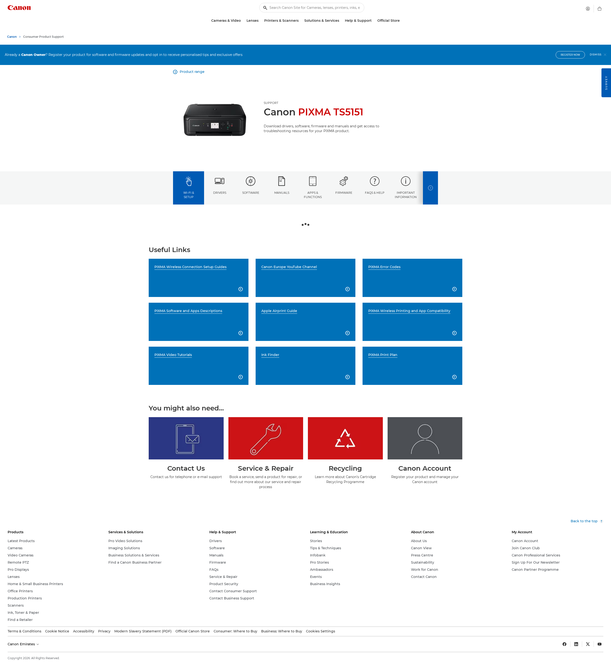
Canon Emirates (22, 644)
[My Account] (588, 8)
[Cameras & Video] (243, 20)
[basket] (599, 8)
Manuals (281, 192)
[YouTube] (599, 644)
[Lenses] (260, 20)
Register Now (570, 54)
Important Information (406, 195)
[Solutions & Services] (341, 20)
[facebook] (564, 644)
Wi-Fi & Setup (188, 195)
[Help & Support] (373, 20)
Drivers (219, 192)
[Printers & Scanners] (300, 20)
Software (250, 192)
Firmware (343, 192)
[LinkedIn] (576, 644)
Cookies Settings (320, 631)
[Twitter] (588, 644)
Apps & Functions (313, 195)
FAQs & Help (375, 192)
